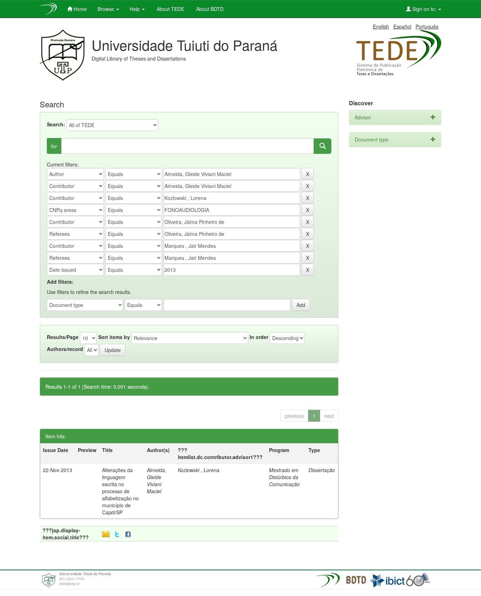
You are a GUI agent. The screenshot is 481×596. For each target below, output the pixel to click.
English (381, 26)
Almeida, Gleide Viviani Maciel (156, 480)
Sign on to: (424, 8)
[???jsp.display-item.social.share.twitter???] (117, 534)
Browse (106, 8)
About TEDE (169, 8)
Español (402, 26)
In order (259, 336)
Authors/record (65, 348)
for (54, 146)
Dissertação (321, 469)
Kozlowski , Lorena (198, 469)
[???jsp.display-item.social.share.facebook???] (130, 534)
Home (79, 8)
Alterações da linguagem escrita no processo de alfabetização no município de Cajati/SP (120, 491)
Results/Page (63, 336)
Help (135, 8)
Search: (56, 124)
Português (427, 26)
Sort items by (114, 336)
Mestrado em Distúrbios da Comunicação (284, 477)
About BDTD (209, 8)
